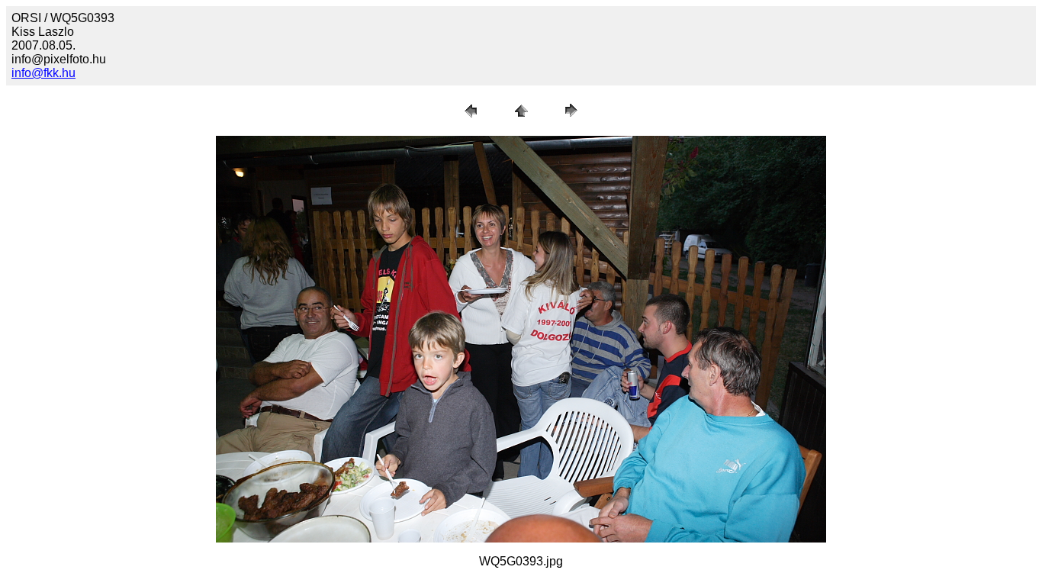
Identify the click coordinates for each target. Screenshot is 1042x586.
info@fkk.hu (43, 72)
